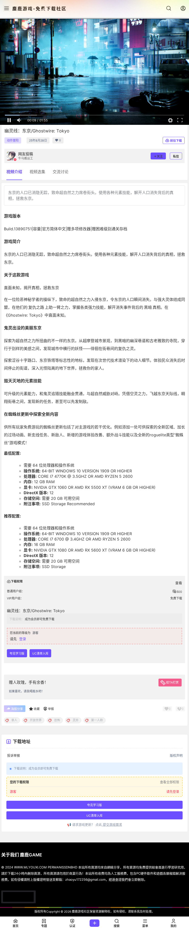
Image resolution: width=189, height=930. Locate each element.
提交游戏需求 (112, 825)
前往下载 (176, 140)
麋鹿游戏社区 (80, 911)
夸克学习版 (17, 653)
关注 (160, 156)
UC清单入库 (40, 653)
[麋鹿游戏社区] (18, 897)
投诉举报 (13, 755)
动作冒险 (13, 140)
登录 (22, 639)
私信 (176, 156)
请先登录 (172, 792)
